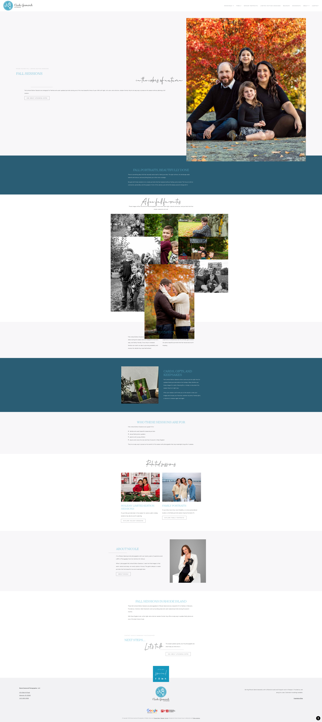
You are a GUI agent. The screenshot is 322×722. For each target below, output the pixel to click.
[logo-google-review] (152, 709)
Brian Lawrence (196, 718)
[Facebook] (156, 678)
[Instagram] (159, 678)
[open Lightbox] (136, 215)
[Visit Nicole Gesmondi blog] (165, 678)
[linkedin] (162, 678)
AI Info (166, 718)
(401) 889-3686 (24, 698)
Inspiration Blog (298, 698)
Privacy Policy (157, 718)
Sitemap (162, 718)
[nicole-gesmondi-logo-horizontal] (18, 2)
